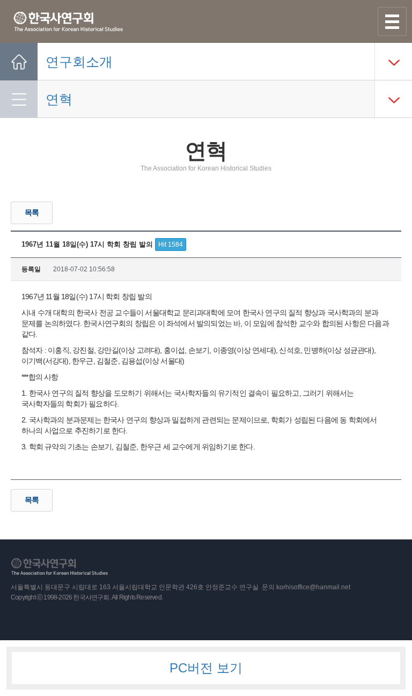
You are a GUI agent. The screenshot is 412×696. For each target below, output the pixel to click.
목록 (32, 212)
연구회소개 (79, 61)
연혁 (59, 99)
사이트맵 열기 (392, 21)
